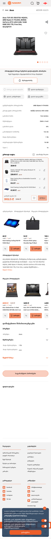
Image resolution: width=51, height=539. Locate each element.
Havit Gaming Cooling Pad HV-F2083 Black (12, 242)
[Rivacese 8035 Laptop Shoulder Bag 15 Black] (33, 223)
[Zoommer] (14, 3)
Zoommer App (31, 506)
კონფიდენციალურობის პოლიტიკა (15, 516)
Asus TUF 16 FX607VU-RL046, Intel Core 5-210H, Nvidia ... (32, 309)
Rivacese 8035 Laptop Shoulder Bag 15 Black (30, 242)
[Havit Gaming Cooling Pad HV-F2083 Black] (12, 223)
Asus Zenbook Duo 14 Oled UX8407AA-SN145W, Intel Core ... (12, 309)
